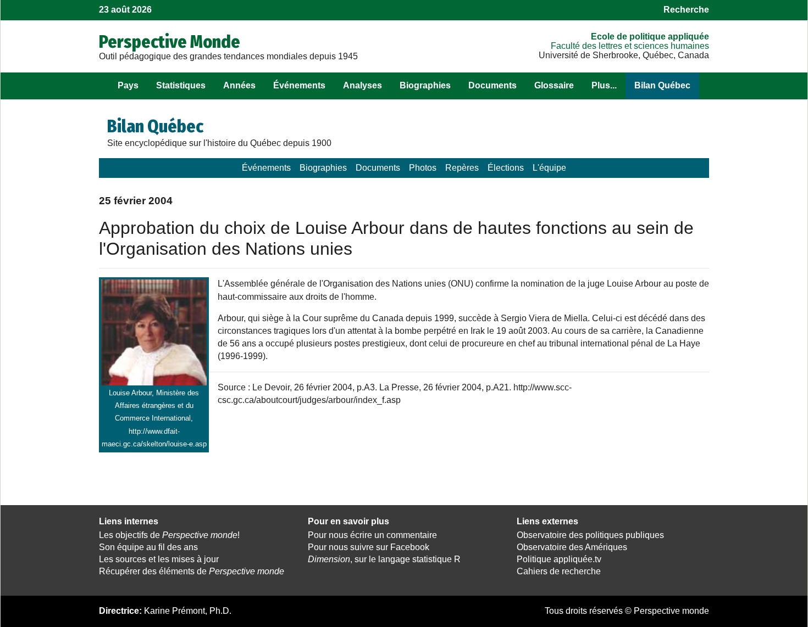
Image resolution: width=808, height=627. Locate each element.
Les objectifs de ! (169, 535)
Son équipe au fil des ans (148, 547)
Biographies (425, 85)
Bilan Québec (662, 85)
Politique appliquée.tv (559, 559)
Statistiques (181, 85)
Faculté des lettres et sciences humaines (630, 46)
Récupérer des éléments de (191, 571)
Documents (492, 85)
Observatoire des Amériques (572, 547)
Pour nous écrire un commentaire (372, 535)
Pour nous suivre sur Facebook (368, 547)
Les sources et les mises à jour (159, 559)
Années (239, 85)
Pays (128, 85)
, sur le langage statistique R (384, 559)
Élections (506, 167)
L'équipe (549, 167)
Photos (422, 167)
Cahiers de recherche (559, 571)
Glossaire (554, 85)
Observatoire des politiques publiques (590, 535)
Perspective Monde (169, 41)
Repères (462, 167)
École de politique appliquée (650, 36)
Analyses (362, 85)
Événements (299, 85)
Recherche (686, 9)
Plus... (604, 85)
